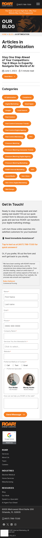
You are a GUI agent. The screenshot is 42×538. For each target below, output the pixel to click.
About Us (5, 457)
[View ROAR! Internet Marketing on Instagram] (15, 524)
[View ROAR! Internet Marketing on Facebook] (4, 524)
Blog (11, 34)
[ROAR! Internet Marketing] (7, 4)
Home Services (8, 478)
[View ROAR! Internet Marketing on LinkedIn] (11, 524)
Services (5, 454)
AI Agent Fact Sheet (9, 503)
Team (4, 461)
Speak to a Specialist (10, 499)
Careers (5, 464)
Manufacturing (7, 482)
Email (26, 365)
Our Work (5, 495)
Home (4, 34)
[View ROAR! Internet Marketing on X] (7, 524)
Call (8, 365)
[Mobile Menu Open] (38, 4)
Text (16, 365)
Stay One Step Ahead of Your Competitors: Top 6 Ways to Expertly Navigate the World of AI (18, 62)
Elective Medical (8, 475)
